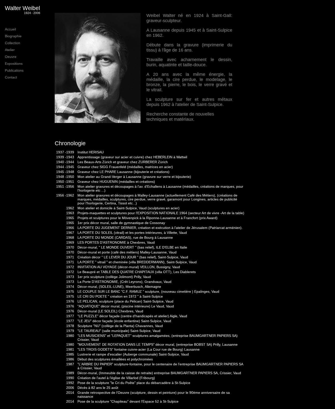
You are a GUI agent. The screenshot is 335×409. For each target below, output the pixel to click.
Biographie (13, 36)
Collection (12, 43)
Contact (11, 77)
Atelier (10, 50)
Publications (14, 70)
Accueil (10, 29)
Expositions (14, 64)
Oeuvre (10, 57)
